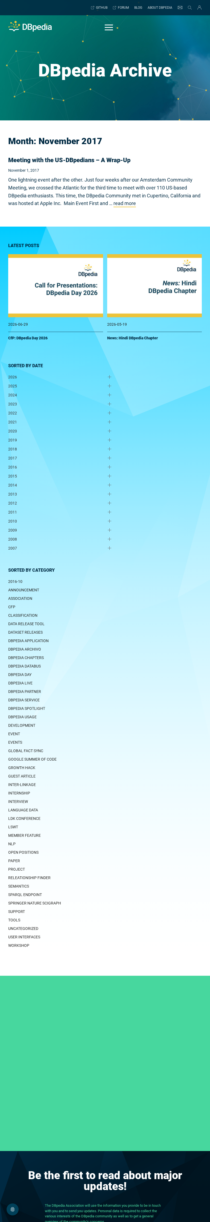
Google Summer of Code (32, 759)
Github (101, 8)
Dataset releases (25, 632)
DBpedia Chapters (26, 658)
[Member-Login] (198, 7)
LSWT (13, 827)
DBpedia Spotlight (26, 708)
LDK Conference (24, 818)
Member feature (24, 835)
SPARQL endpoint (25, 894)
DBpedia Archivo (24, 649)
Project (16, 869)
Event (14, 734)
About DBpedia (160, 8)
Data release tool (26, 624)
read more (124, 203)
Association (20, 598)
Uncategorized (23, 928)
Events (15, 742)
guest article (22, 776)
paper (14, 861)
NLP (12, 844)
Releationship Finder (29, 878)
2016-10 (15, 581)
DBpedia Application (28, 641)
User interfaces (24, 937)
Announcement (23, 590)
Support (16, 911)
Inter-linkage (22, 784)
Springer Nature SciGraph (34, 903)
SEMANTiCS (18, 886)
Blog (138, 8)
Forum (123, 8)
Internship (19, 793)
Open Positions (23, 852)
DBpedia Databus (24, 666)
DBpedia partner (24, 691)
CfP (11, 607)
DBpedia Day (19, 674)
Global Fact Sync (25, 751)
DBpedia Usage (22, 717)
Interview (18, 801)
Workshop (18, 945)
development (21, 725)
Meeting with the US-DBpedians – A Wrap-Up (69, 160)
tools (14, 920)
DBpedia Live (20, 683)
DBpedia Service (24, 700)
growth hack (21, 768)
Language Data (23, 810)
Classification (22, 615)
